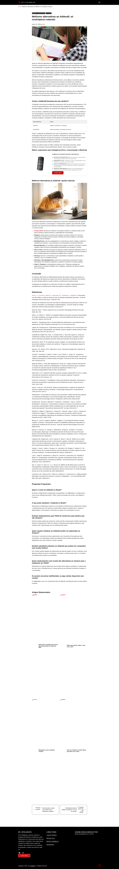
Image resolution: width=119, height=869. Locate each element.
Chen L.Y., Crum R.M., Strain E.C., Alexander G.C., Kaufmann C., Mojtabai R (54, 295)
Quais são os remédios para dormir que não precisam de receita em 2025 (48, 646)
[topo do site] (99, 865)
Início (19, 6)
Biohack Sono (51, 838)
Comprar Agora (24, 855)
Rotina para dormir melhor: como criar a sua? (76, 646)
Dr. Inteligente (31, 866)
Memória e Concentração (39, 13)
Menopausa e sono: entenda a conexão (47, 750)
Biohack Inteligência (52, 841)
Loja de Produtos (52, 835)
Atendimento (50, 844)
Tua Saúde (48, 13)
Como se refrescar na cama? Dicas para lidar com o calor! (76, 750)
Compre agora (57, 172)
